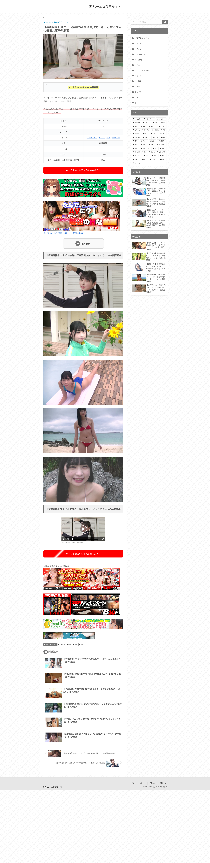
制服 (108, 137)
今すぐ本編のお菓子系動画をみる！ (83, 170)
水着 (76, 644)
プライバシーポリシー (138, 783)
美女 (82, 644)
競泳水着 (116, 137)
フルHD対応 (92, 137)
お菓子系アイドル (51, 644)
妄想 (69, 644)
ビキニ (102, 137)
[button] (165, 22)
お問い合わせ (153, 783)
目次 (83, 243)
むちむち (62, 644)
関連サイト (164, 783)
